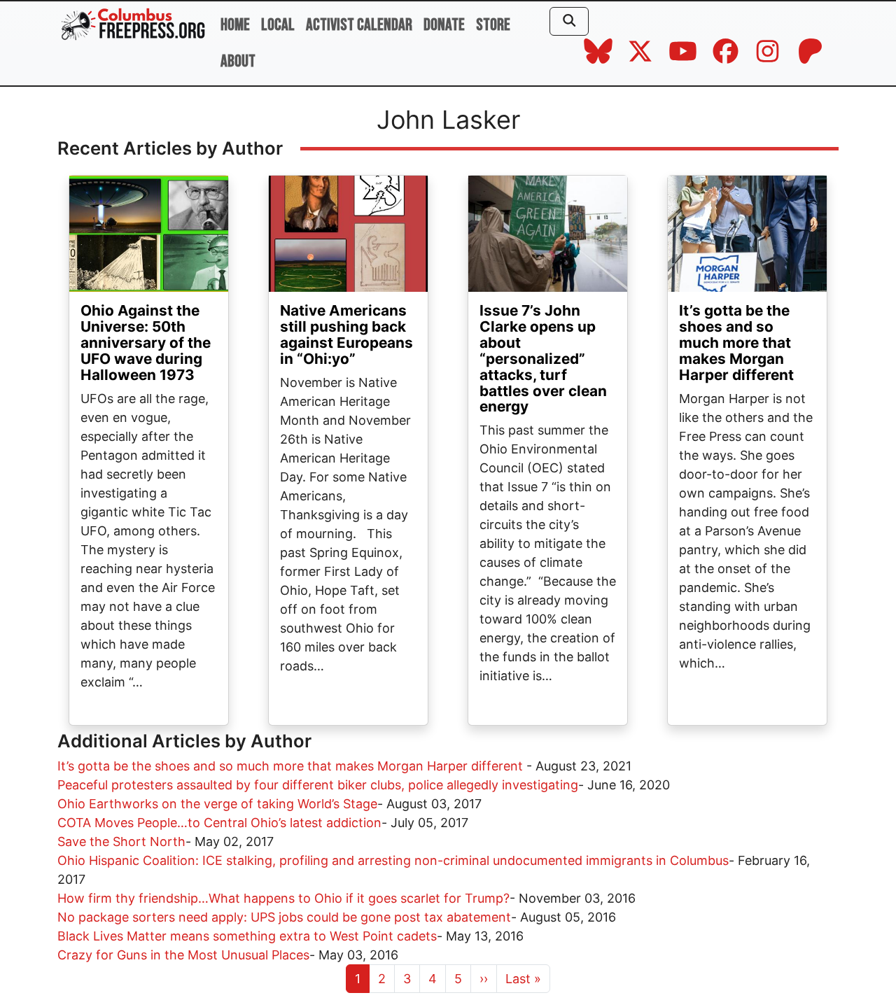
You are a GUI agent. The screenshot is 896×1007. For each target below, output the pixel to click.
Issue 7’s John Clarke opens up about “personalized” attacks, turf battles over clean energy (543, 358)
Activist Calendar (359, 25)
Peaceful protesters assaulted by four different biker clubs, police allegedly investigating (317, 784)
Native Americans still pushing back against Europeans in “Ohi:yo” (346, 334)
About (237, 61)
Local (278, 25)
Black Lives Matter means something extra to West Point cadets (247, 936)
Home (235, 25)
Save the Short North (121, 841)
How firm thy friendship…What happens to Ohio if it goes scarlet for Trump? (283, 898)
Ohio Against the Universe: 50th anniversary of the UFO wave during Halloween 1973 (145, 342)
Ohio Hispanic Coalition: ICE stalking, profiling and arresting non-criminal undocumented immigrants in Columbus (393, 860)
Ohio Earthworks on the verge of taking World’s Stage (217, 803)
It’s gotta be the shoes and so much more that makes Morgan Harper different (736, 342)
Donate (444, 25)
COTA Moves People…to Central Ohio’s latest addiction (219, 822)
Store (493, 25)
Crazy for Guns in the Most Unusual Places (183, 955)
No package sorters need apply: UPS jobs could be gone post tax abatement (284, 917)
